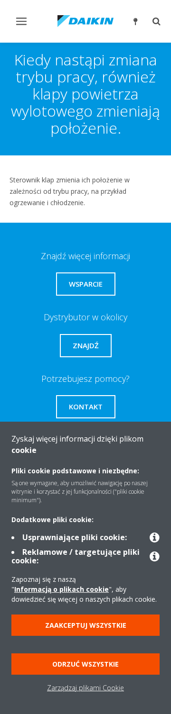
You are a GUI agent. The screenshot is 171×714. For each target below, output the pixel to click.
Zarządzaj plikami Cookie (85, 687)
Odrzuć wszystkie (85, 664)
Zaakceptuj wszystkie (85, 625)
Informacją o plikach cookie (61, 589)
